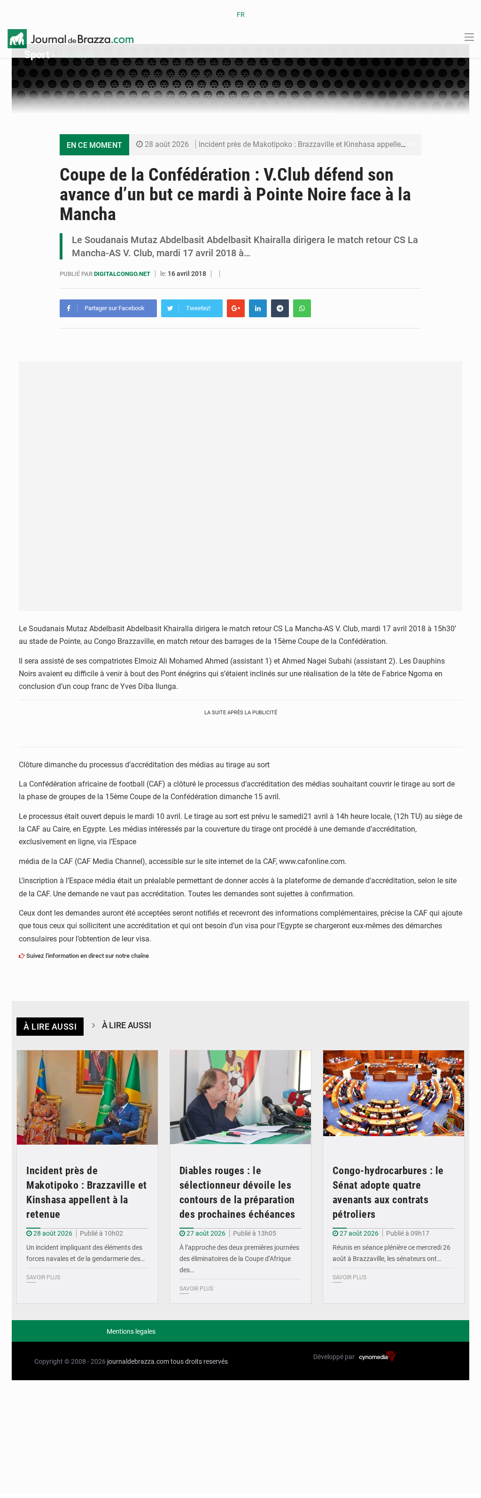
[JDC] (70, 38)
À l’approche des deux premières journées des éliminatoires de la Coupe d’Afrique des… (239, 1259)
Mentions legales (131, 1331)
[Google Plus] (236, 308)
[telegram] (280, 308)
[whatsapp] (302, 308)
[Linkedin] (258, 308)
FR (241, 14)
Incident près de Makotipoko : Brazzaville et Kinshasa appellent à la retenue (323, 144)
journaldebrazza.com (138, 1361)
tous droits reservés (199, 1361)
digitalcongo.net (123, 273)
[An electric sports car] (87, 1097)
